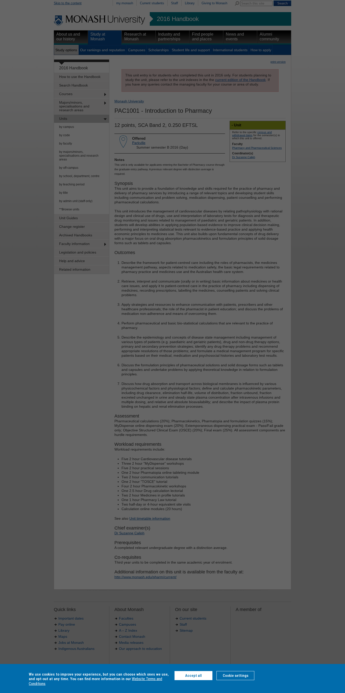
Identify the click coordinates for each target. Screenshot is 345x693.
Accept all (193, 675)
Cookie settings (235, 675)
